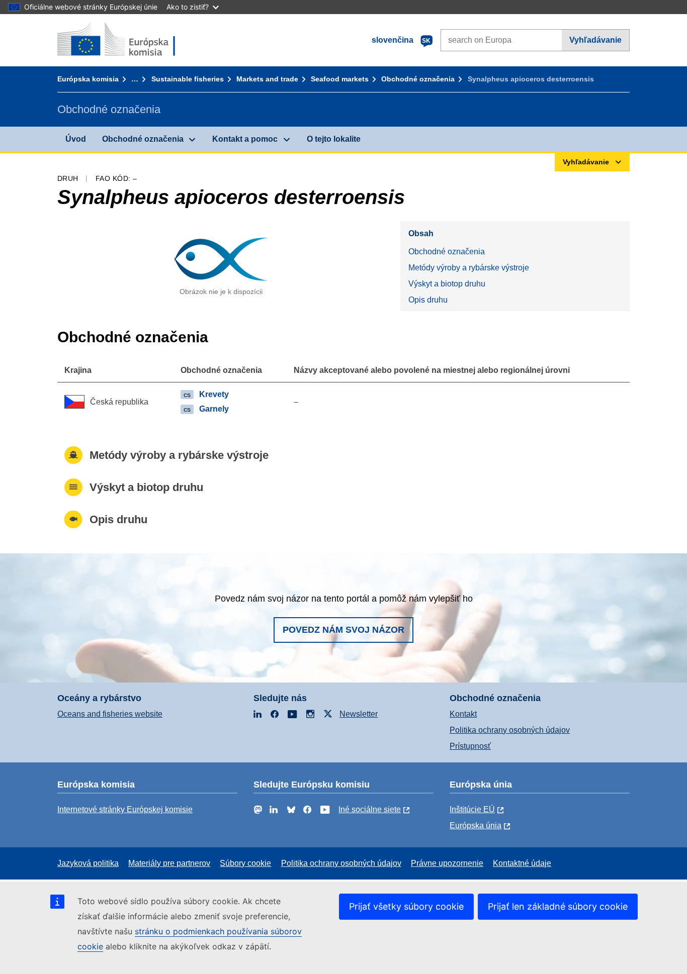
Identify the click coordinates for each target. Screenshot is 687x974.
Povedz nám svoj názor (343, 630)
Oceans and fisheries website (109, 714)
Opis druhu (428, 300)
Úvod (75, 139)
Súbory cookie (245, 863)
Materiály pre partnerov (169, 863)
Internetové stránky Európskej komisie (125, 809)
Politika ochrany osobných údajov (510, 730)
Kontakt (463, 714)
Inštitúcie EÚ (472, 809)
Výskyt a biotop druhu (446, 283)
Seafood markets (340, 79)
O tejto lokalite (334, 139)
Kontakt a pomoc (245, 139)
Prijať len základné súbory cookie (558, 906)
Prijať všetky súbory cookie (406, 906)
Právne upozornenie (447, 863)
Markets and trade (267, 79)
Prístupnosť (470, 746)
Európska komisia (88, 79)
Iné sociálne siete (369, 809)
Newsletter (358, 714)
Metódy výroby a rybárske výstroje (468, 267)
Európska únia (475, 825)
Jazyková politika (88, 863)
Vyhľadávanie (595, 40)
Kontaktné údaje (522, 863)
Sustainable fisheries (187, 79)
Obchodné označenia (418, 79)
